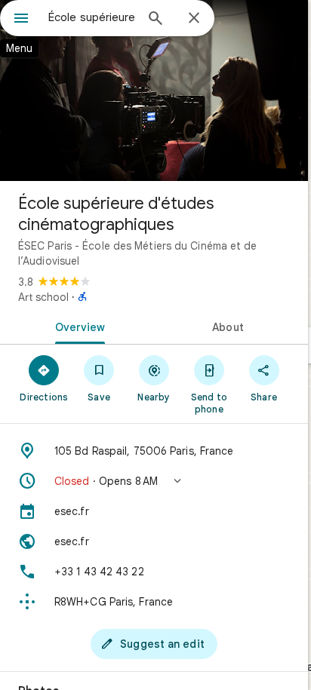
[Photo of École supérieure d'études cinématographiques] (154, 90)
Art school (43, 297)
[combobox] (91, 17)
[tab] (77, 326)
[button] (154, 481)
